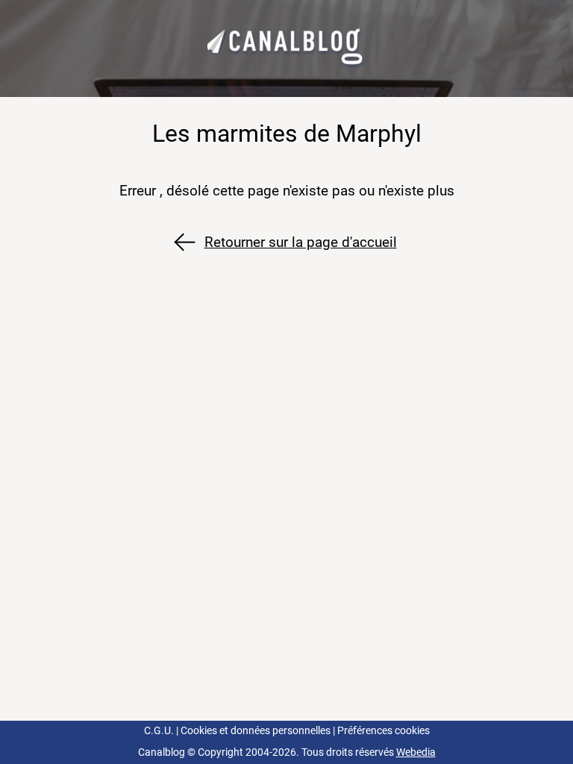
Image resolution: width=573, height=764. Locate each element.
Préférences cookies (383, 730)
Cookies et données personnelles (256, 730)
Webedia (416, 752)
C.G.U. (159, 730)
